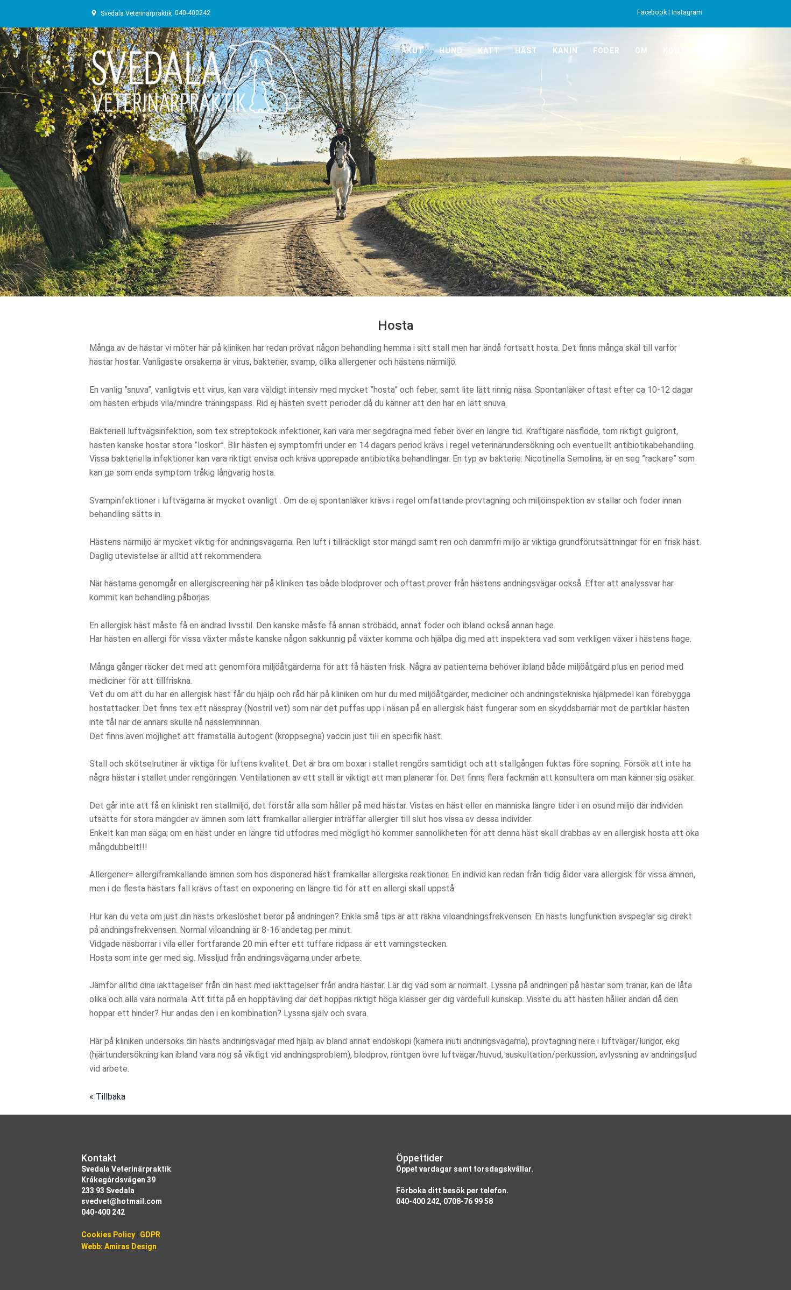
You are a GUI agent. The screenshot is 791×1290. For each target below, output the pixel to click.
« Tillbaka (107, 1096)
